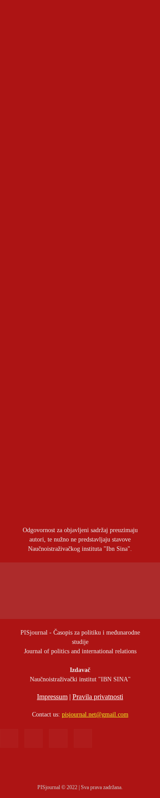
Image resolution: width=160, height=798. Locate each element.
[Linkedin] (33, 738)
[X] (58, 738)
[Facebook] (9, 738)
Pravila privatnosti (97, 696)
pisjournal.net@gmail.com (95, 714)
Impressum (52, 696)
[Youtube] (83, 738)
